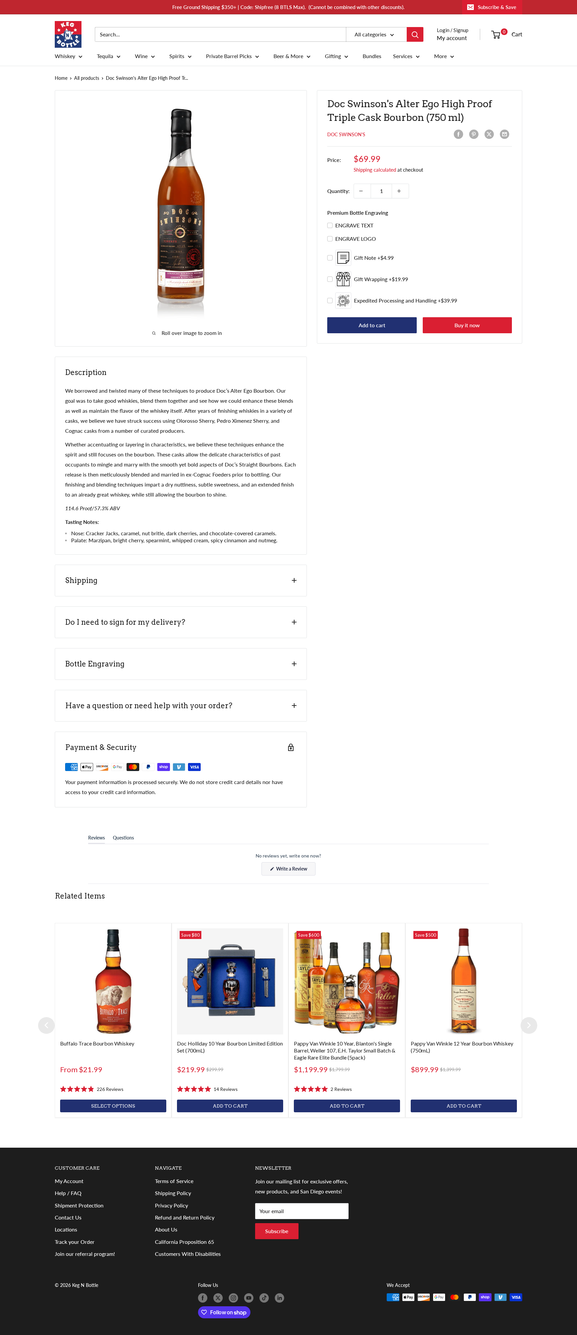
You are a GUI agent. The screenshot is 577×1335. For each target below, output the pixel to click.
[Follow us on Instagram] (235, 1298)
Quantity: (338, 191)
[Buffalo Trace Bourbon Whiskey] (113, 981)
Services (402, 56)
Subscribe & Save (497, 7)
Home (61, 78)
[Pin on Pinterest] (475, 134)
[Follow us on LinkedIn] (281, 1298)
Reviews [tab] (96, 839)
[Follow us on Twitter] (219, 1298)
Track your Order (74, 1241)
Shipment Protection (79, 1205)
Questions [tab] (123, 839)
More (440, 56)
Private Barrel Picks (229, 56)
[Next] (529, 1025)
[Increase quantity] (400, 191)
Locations (66, 1229)
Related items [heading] (80, 896)
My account (452, 37)
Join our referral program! (85, 1254)
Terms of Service (174, 1181)
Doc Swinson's (346, 134)
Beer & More (288, 56)
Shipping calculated (375, 170)
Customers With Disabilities (188, 1254)
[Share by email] (506, 134)
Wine (141, 56)
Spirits (176, 56)
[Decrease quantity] (362, 191)
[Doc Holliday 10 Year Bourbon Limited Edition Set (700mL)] (230, 981)
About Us (166, 1229)
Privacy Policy (171, 1205)
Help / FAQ (68, 1193)
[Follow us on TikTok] (265, 1298)
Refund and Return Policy (184, 1217)
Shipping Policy (173, 1193)
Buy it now (467, 325)
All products (86, 78)
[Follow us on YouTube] (250, 1298)
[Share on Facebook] (460, 134)
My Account (69, 1181)
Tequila (105, 56)
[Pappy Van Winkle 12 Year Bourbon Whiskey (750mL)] (464, 981)
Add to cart (372, 325)
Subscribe (276, 1231)
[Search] (415, 34)
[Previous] (46, 1025)
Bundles (372, 56)
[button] (92, 1089)
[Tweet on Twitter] (491, 134)
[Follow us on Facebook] (204, 1298)
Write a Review (295, 871)
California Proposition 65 (184, 1241)
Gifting (333, 56)
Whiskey (65, 56)
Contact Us (68, 1217)
